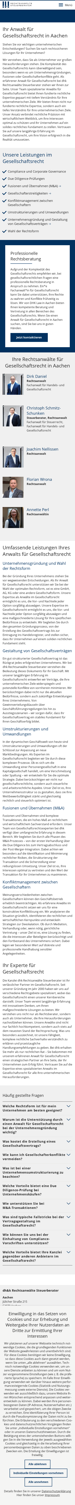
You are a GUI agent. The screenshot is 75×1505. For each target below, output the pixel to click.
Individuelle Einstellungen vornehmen (38, 1473)
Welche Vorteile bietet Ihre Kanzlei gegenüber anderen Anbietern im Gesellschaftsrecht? (32, 1256)
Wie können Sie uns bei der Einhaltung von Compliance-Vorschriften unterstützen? (26, 1239)
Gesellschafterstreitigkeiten (29, 193)
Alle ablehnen (37, 1464)
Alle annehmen (38, 1482)
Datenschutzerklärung (56, 1491)
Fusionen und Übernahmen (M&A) (34, 186)
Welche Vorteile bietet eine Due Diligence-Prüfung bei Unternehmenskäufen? (30, 1190)
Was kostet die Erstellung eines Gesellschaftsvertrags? (29, 1143)
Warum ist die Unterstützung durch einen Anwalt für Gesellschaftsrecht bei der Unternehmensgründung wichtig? (33, 1125)
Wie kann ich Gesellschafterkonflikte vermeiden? (34, 1157)
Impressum (52, 1495)
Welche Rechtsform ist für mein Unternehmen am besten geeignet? (32, 1108)
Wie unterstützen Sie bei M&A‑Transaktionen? (23, 1205)
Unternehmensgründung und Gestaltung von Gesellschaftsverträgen (38, 221)
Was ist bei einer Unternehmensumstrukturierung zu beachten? (33, 1172)
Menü (68, 5)
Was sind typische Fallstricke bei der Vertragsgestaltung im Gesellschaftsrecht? (33, 1221)
